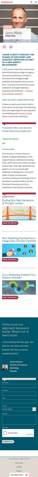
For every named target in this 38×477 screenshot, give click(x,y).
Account (19, 471)
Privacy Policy (19, 463)
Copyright (19, 467)
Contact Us (7, 441)
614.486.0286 (17, 475)
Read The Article (10, 223)
